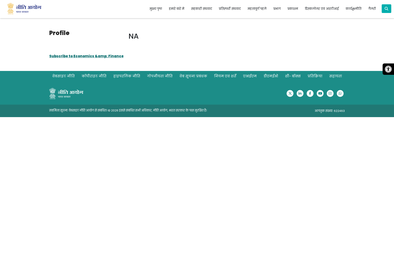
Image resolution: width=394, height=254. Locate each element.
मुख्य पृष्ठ (156, 9)
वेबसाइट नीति (63, 76)
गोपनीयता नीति (160, 76)
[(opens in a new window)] (290, 93)
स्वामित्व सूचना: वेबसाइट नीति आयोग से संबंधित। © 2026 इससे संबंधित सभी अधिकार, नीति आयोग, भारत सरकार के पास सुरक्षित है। (128, 110)
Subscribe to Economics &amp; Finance (86, 56)
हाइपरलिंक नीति (126, 76)
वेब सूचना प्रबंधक (193, 76)
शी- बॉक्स (293, 76)
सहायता (335, 76)
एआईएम (250, 76)
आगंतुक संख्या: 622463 (330, 111)
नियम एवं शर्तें (225, 76)
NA (134, 36)
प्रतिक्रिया (315, 76)
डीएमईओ (271, 76)
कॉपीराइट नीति (94, 76)
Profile (59, 33)
